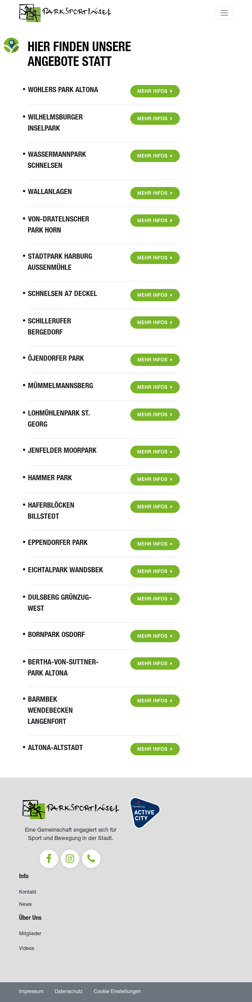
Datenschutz (69, 992)
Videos (26, 949)
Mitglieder (30, 934)
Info (24, 877)
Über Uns (30, 918)
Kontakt (27, 892)
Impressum (31, 992)
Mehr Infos (152, 92)
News (25, 905)
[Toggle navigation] (224, 13)
